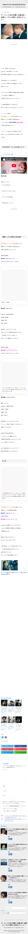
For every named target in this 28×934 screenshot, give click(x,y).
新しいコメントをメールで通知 (10, 808)
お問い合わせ (21, 919)
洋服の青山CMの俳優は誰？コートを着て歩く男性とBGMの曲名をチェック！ (18, 711)
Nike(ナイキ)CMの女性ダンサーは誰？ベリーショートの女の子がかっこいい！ (18, 727)
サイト (4, 795)
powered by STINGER (16, 931)
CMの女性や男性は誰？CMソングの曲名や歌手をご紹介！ (14, 927)
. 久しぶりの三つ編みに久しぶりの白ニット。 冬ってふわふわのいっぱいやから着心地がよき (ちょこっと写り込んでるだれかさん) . (14, 389)
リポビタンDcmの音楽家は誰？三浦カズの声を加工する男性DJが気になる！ (4, 711)
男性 (7, 741)
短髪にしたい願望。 (6, 302)
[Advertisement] (14, 54)
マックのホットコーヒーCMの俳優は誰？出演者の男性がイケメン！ (11, 710)
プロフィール (14, 919)
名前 (4, 786)
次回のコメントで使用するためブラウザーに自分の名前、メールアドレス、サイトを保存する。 (14, 802)
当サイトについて (8, 919)
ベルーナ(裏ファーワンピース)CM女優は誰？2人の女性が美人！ (11, 726)
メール (4, 790)
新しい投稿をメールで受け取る (10, 811)
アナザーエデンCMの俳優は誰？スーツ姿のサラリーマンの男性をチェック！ (4, 727)
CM (2, 741)
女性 (5, 741)
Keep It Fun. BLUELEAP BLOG (14, 4)
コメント (5, 769)
